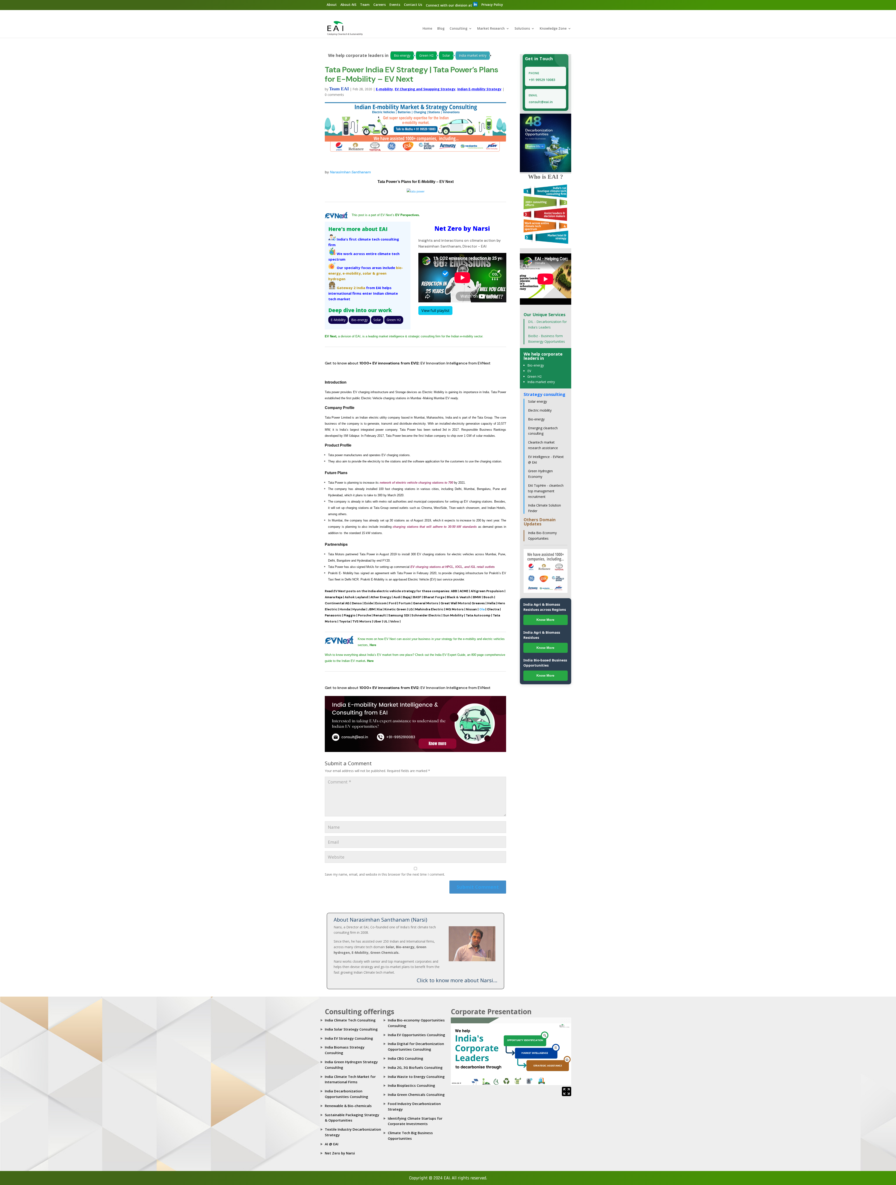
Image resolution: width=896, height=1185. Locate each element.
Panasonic (333, 615)
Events (394, 4)
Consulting (458, 29)
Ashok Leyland (356, 597)
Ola (482, 609)
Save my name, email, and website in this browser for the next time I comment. (385, 874)
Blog (440, 29)
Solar (446, 55)
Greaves (478, 603)
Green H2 (426, 55)
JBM (371, 609)
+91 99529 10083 (542, 79)
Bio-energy (402, 55)
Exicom (381, 603)
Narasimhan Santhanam (350, 172)
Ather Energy (380, 597)
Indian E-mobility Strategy (479, 89)
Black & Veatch (459, 597)
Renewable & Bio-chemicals (348, 1105)
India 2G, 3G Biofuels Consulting (415, 1067)
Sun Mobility (453, 615)
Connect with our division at (449, 5)
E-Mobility (338, 320)
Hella (491, 603)
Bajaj (407, 597)
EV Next (330, 336)
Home (427, 29)
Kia (379, 609)
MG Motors (455, 609)
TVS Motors (361, 621)
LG (411, 609)
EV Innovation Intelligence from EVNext (455, 363)
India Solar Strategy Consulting (351, 1029)
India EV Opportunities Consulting (416, 1034)
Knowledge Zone (553, 29)
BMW (477, 597)
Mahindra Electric (429, 609)
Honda (345, 609)
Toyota (344, 621)
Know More (545, 620)
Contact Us (413, 4)
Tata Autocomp (478, 615)
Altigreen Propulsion (487, 591)
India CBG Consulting (405, 1058)
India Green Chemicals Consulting (416, 1094)
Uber (377, 621)
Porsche (364, 615)
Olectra (493, 609)
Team (365, 4)
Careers (379, 4)
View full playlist (435, 310)
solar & (369, 273)
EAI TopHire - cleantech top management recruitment (546, 491)
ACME (463, 591)
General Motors (425, 603)
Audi (397, 597)
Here (373, 645)
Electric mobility (540, 410)
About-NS (348, 4)
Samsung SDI (398, 615)
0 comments (334, 94)
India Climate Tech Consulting (350, 1020)
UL (386, 621)
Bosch (488, 597)
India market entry (472, 55)
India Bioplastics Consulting (411, 1085)
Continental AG (337, 603)
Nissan (471, 609)
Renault (379, 615)
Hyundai (359, 609)
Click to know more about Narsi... (457, 980)
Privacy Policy (492, 4)
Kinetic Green (395, 609)
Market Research (491, 29)
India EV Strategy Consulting (349, 1038)
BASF (417, 597)
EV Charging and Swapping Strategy (425, 89)
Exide (368, 603)
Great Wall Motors (455, 603)
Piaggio (350, 615)
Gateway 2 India (351, 287)
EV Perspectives (407, 215)
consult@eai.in (541, 102)
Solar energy (537, 401)
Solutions (522, 29)
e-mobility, (352, 273)
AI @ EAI (331, 1144)
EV (529, 371)
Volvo (394, 621)
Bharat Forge (434, 597)
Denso (357, 603)
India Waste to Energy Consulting (416, 1076)
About (332, 4)
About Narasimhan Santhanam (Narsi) (380, 919)
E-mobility (384, 89)
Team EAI (339, 88)
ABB (454, 591)
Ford (392, 603)
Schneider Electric (426, 615)
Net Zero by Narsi (340, 1153)
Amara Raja (333, 597)
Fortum (405, 603)
